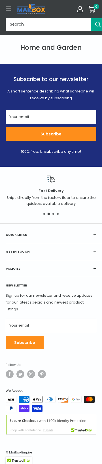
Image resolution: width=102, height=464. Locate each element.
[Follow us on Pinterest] (42, 374)
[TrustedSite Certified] (51, 425)
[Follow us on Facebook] (10, 374)
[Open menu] (8, 9)
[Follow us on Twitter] (20, 374)
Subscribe (51, 134)
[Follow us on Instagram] (31, 374)
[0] (91, 9)
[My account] (80, 9)
